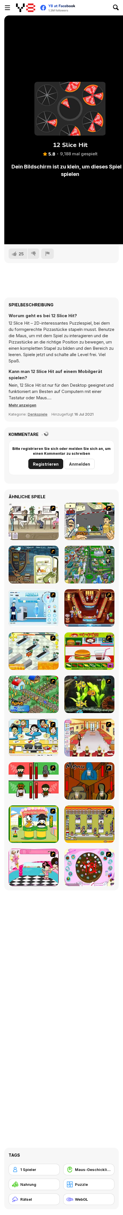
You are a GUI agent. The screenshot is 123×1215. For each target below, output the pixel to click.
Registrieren (46, 464)
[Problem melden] (47, 254)
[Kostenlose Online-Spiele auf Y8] (25, 7)
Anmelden (79, 464)
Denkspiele (37, 414)
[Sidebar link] (7, 7)
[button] (22, 405)
